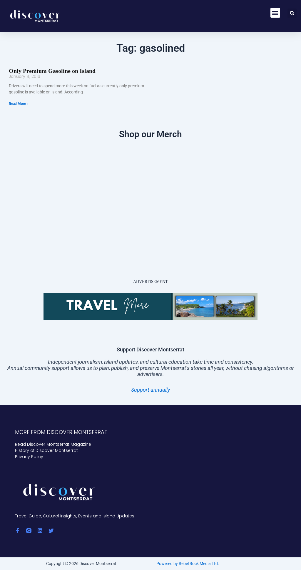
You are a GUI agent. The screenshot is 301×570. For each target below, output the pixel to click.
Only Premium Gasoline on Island (52, 71)
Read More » (19, 104)
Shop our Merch (150, 134)
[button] (275, 13)
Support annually (150, 390)
